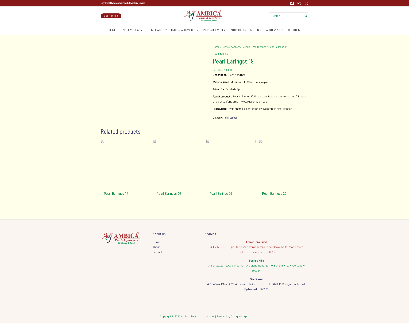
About (156, 247)
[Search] (306, 16)
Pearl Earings (259, 46)
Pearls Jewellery (231, 46)
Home (216, 46)
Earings (246, 46)
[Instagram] (299, 3)
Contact (157, 252)
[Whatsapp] (306, 3)
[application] (140, 30)
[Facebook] (292, 3)
